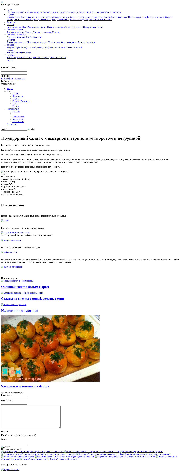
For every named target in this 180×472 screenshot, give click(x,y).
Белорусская (18, 116)
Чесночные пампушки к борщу (25, 386)
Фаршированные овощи (100, 19)
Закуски (10, 45)
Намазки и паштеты (63, 47)
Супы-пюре (115, 12)
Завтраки (11, 22)
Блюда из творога (155, 17)
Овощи (15, 106)
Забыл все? (20, 78)
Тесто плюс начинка (23, 19)
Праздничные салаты (93, 27)
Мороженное (54, 42)
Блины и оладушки (79, 19)
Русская (16, 111)
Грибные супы (82, 12)
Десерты (11, 40)
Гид (8, 91)
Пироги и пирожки (42, 32)
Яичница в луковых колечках (80, 456)
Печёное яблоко (27, 456)
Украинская (18, 121)
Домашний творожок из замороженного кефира (147, 454)
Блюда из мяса (13, 17)
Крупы (15, 98)
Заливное (77, 47)
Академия (11, 124)
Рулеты (28, 32)
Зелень (15, 93)
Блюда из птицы (61, 17)
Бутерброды (47, 47)
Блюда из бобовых (60, 19)
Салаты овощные (55, 27)
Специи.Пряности (21, 101)
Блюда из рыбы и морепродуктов (37, 17)
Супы (9, 9)
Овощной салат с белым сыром (25, 287)
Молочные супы (34, 12)
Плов (130, 17)
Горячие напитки (58, 57)
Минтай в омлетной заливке (63, 459)
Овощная (26, 52)
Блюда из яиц (140, 17)
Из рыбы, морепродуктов (34, 27)
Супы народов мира (99, 12)
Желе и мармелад (69, 42)
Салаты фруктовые (73, 27)
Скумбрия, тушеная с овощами (48, 451)
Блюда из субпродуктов (80, 17)
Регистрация (7, 78)
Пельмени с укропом (152, 451)
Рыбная (18, 52)
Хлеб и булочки (33, 37)
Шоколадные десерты (37, 42)
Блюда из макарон (42, 19)
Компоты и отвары (26, 57)
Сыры (15, 104)
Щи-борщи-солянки (16, 12)
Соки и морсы (42, 57)
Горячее (10, 14)
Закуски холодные (32, 47)
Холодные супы (50, 12)
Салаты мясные (14, 27)
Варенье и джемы (86, 42)
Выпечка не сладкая (16, 34)
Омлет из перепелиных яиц (106, 451)
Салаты (10, 24)
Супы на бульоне (67, 12)
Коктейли (11, 57)
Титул (10, 88)
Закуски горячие (15, 47)
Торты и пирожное (16, 32)
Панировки (17, 96)
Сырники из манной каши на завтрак (57, 454)
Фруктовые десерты (16, 42)
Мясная (10, 52)
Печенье (56, 32)
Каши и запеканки (101, 17)
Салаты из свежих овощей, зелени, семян (32, 298)
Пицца (10, 50)
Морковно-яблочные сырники (141, 456)
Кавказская (17, 119)
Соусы (10, 60)
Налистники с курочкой (19, 310)
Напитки (11, 55)
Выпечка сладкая (15, 29)
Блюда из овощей (119, 17)
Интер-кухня (13, 109)
